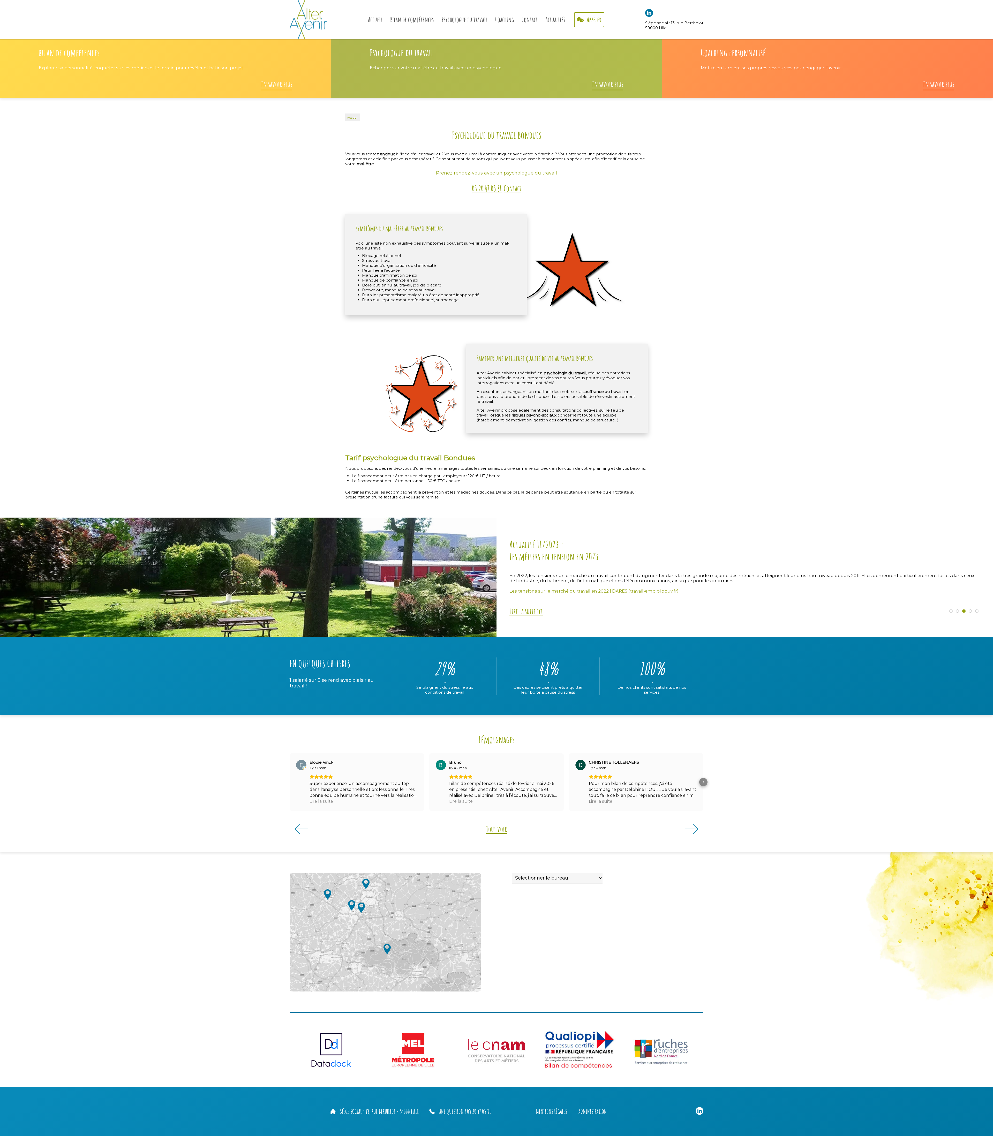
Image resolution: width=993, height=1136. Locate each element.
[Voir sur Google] (301, 765)
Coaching (504, 19)
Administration (592, 1111)
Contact (530, 19)
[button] (289, 782)
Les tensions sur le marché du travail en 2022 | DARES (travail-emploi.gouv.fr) (594, 591)
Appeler (593, 19)
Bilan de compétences (412, 19)
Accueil (375, 19)
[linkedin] (649, 15)
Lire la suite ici (526, 611)
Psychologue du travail (464, 19)
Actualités (555, 19)
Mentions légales (551, 1111)
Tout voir (496, 829)
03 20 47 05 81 (487, 188)
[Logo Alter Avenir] (308, 19)
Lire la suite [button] (321, 801)
